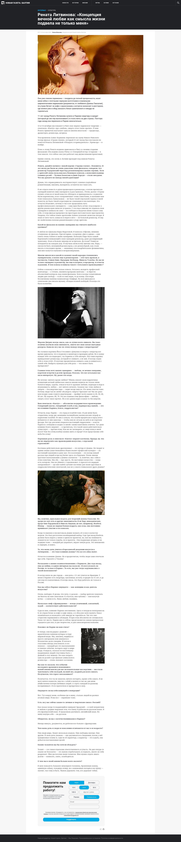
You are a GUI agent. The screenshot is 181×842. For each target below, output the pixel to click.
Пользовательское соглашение (89, 838)
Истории (75, 2)
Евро (76, 783)
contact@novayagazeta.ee (71, 815)
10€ (73, 787)
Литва (97, 2)
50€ (94, 787)
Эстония (116, 2)
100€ (74, 792)
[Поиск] (178, 3)
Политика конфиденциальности (112, 838)
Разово (76, 797)
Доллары (91, 783)
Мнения (85, 2)
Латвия (106, 2)
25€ (84, 787)
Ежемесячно (91, 797)
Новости (65, 2)
